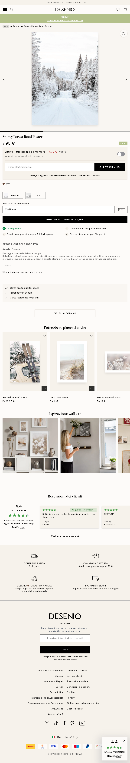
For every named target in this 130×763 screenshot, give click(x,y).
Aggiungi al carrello (65, 219)
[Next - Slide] (126, 79)
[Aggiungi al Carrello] (44, 388)
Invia (65, 649)
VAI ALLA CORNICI (65, 313)
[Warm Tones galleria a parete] (30, 445)
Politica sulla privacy (64, 175)
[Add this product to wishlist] (123, 33)
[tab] (21, 130)
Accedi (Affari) (55, 714)
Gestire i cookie (75, 708)
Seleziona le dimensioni (16, 203)
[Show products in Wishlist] (118, 9)
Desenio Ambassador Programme (45, 703)
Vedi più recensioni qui (65, 536)
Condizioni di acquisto (79, 687)
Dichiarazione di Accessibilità (47, 698)
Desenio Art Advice (77, 670)
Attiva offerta (110, 166)
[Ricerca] (11, 9)
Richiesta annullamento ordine (83, 703)
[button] (121, 209)
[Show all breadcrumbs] (6, 26)
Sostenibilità (56, 692)
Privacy (71, 698)
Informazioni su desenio (50, 670)
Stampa (59, 676)
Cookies (71, 692)
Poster (16, 26)
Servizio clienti (74, 676)
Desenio (74, 754)
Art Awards (57, 708)
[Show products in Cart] (125, 9)
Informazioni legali (53, 681)
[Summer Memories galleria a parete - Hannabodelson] (87, 445)
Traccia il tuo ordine (77, 681)
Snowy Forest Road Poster (38, 26)
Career (59, 687)
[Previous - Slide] (3, 79)
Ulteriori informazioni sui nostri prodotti (23, 272)
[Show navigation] (4, 9)
